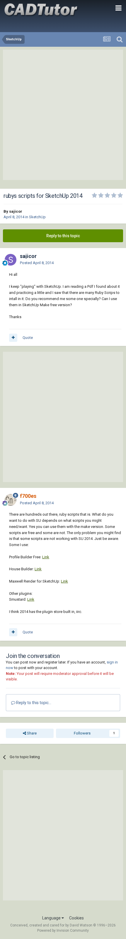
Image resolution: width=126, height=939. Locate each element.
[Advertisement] (63, 115)
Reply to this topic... (33, 702)
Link (45, 557)
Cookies (76, 918)
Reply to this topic (63, 235)
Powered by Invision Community (63, 930)
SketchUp (37, 217)
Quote (28, 337)
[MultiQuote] (13, 338)
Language (52, 918)
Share (31, 733)
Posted (37, 263)
